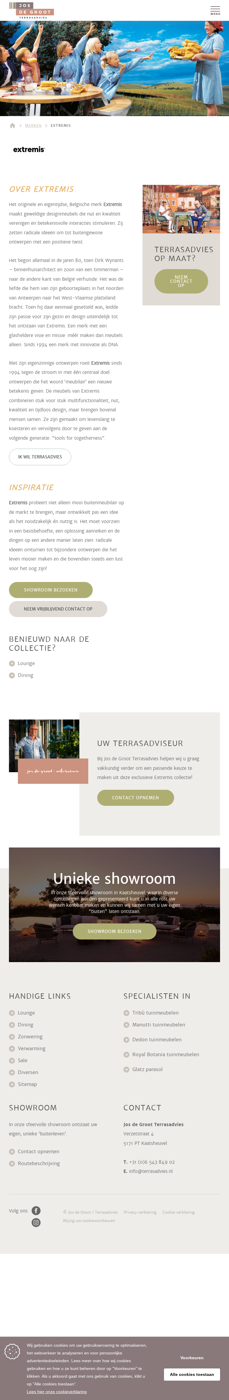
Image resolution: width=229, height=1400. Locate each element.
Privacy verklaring (140, 1212)
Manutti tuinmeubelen (159, 1025)
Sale (22, 1060)
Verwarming (32, 1048)
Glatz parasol (148, 1069)
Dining (25, 675)
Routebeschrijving (39, 1163)
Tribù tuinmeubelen (155, 1013)
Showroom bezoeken (51, 590)
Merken (33, 125)
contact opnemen (135, 797)
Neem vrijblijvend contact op (58, 609)
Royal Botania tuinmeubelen (166, 1054)
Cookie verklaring (179, 1212)
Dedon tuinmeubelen (157, 1040)
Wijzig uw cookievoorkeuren (89, 1220)
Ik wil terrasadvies (40, 457)
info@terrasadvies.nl (151, 1171)
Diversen (28, 1072)
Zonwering (30, 1037)
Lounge (26, 663)
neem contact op (181, 281)
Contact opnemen (38, 1151)
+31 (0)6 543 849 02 (152, 1162)
